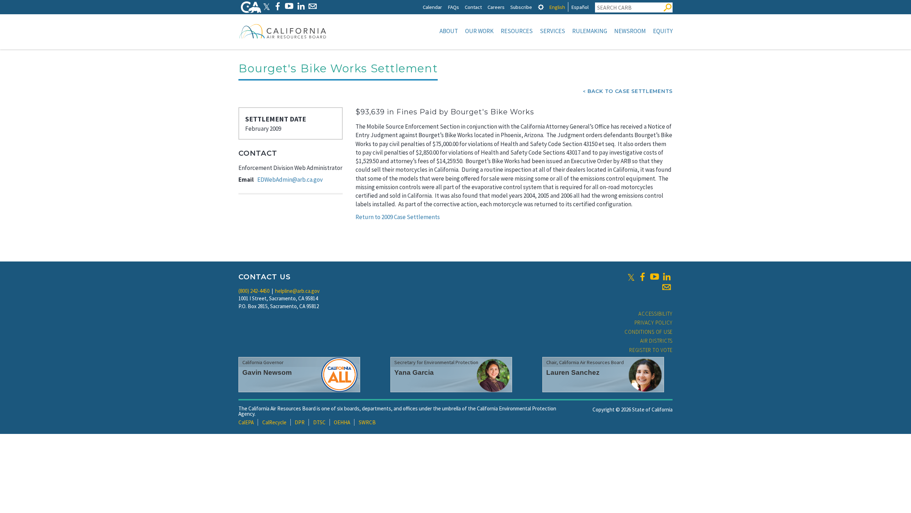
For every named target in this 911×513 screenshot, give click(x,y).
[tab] (541, 6)
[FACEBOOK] (277, 6)
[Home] (282, 31)
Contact (473, 7)
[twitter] (631, 276)
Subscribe (521, 7)
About (448, 31)
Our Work (479, 31)
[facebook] (642, 276)
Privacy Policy (653, 322)
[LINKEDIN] (300, 6)
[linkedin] (666, 276)
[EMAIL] (312, 6)
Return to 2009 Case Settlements (398, 217)
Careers (496, 7)
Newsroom (630, 31)
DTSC (319, 422)
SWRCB (367, 422)
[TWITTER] (266, 6)
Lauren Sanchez (573, 372)
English (557, 7)
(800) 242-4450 (253, 290)
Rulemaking (589, 31)
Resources (517, 31)
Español (580, 7)
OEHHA (342, 422)
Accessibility (655, 313)
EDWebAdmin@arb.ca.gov (290, 179)
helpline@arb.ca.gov (297, 290)
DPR (300, 422)
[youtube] (654, 276)
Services (552, 31)
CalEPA (246, 422)
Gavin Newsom (267, 372)
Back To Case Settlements (630, 91)
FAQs (453, 7)
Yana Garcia (414, 372)
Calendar (432, 7)
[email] (666, 287)
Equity (663, 31)
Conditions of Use (649, 331)
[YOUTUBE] (289, 6)
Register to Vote (651, 350)
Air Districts (656, 340)
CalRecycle (274, 422)
